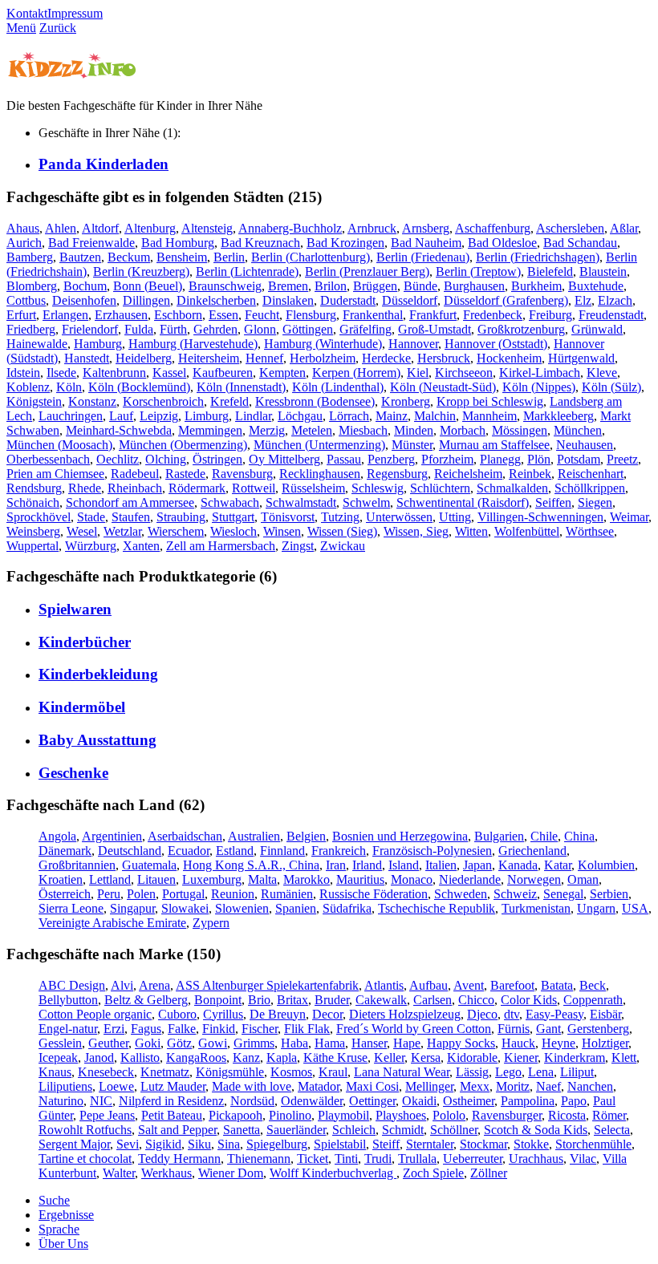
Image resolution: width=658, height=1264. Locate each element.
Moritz (513, 1086)
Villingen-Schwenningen (540, 517)
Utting (455, 517)
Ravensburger (507, 1115)
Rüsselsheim (313, 488)
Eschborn (178, 315)
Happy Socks (461, 1043)
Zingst (298, 546)
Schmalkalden (512, 488)
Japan (477, 865)
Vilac (583, 1158)
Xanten (141, 546)
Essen (223, 315)
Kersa (426, 1057)
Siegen (595, 502)
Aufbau (428, 985)
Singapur (132, 908)
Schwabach (230, 502)
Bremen (288, 286)
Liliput (577, 1072)
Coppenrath (593, 1000)
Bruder (332, 1000)
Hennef (264, 358)
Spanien (295, 908)
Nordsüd (252, 1101)
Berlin (229, 257)
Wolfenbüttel (526, 531)
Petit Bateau (171, 1115)
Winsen (282, 531)
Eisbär (605, 1014)
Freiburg (550, 315)
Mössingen (519, 430)
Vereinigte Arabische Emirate (112, 923)
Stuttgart (233, 517)
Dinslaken (288, 300)
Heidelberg (144, 358)
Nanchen (590, 1086)
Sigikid (163, 1144)
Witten (471, 531)
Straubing (180, 517)
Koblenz (28, 387)
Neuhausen (584, 445)
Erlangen (65, 315)
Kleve (602, 372)
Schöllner (453, 1129)
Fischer (260, 1028)
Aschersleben (570, 228)
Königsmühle (230, 1072)
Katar (557, 865)
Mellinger (429, 1086)
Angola (57, 836)
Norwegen (534, 879)
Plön (538, 459)
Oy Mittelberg (284, 459)
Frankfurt (433, 315)
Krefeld (229, 401)
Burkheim (536, 286)
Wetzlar (122, 531)
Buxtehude (595, 286)
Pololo (449, 1115)
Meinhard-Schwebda (119, 430)
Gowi (212, 1043)
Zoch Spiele (433, 1173)
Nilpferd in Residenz (171, 1101)
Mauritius (360, 879)
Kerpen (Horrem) (356, 372)
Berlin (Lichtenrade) (247, 271)
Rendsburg (34, 488)
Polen (141, 894)
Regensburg (397, 473)
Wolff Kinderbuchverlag (333, 1173)
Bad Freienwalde (91, 242)
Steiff (386, 1144)
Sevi (127, 1144)
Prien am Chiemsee (55, 473)
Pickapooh (235, 1115)
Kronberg (405, 401)
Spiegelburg (276, 1144)
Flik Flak (307, 1028)
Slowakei (185, 908)
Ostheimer (468, 1101)
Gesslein (60, 1043)
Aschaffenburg (492, 228)
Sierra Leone (71, 908)
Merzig (267, 430)
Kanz (246, 1057)
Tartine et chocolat (85, 1158)
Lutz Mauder (172, 1086)
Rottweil (253, 488)
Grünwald (597, 329)
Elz (583, 300)
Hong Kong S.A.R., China (251, 865)
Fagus (146, 1028)
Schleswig (377, 488)
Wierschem (176, 531)
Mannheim (489, 416)
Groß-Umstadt (434, 329)
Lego (508, 1072)
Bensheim (181, 257)
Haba (294, 1043)
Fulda (138, 329)
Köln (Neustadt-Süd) (443, 387)
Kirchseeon (464, 372)
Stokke (531, 1144)
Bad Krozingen (345, 242)
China (579, 836)
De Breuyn (278, 1014)
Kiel (418, 372)
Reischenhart (590, 473)
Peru (108, 894)
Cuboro (177, 1014)
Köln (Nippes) (538, 387)
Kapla (281, 1057)
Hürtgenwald (581, 358)
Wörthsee (590, 531)
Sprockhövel (38, 517)
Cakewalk (381, 1000)
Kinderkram (574, 1057)
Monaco (412, 879)
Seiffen (553, 502)
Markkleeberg (558, 416)
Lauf (121, 416)
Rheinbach (135, 488)
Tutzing (340, 517)
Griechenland (532, 850)
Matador (318, 1086)
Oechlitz (117, 459)
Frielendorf (90, 329)
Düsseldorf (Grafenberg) (506, 300)
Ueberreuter (472, 1158)
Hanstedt (86, 358)
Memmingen (210, 430)
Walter (119, 1173)
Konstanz (92, 401)
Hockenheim (509, 358)
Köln (69, 387)
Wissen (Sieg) (342, 531)
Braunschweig (225, 286)
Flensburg (311, 315)
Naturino (61, 1101)
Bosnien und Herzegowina (400, 836)
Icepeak (58, 1057)
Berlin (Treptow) (478, 271)
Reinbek (530, 473)
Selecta (612, 1129)
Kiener (521, 1057)
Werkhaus (166, 1173)
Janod (99, 1057)
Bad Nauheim (426, 242)
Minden (413, 430)
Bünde (420, 286)
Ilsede (61, 372)
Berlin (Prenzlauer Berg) (367, 271)
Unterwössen (399, 517)
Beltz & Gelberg (146, 1000)
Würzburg (90, 546)
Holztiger (605, 1043)
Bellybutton (68, 1000)
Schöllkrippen (589, 488)
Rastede (185, 473)
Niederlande (470, 879)
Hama (330, 1043)
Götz (179, 1043)
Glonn (260, 329)
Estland (235, 850)
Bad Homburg (177, 242)
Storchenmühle (593, 1144)
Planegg (500, 459)
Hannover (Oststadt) (496, 343)
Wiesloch (233, 531)
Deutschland (129, 850)
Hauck (518, 1043)
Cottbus (26, 300)
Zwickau (342, 546)
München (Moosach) (59, 445)
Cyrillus (223, 1014)
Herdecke (386, 358)
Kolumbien (606, 865)
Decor (327, 1014)
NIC (101, 1101)
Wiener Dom (230, 1173)
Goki (147, 1043)
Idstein (23, 372)
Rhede (84, 488)
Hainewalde (36, 343)
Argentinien (112, 836)
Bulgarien (499, 836)
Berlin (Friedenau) (422, 257)
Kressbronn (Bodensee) (315, 401)
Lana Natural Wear (401, 1072)
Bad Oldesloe (502, 242)
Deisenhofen (84, 300)
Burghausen (474, 286)
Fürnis (514, 1028)
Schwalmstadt (301, 502)
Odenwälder (312, 1101)
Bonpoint (218, 1000)
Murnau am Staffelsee (494, 445)
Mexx (474, 1086)
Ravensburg (242, 473)
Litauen (156, 879)
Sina (228, 1144)
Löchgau (300, 416)
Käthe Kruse (335, 1057)
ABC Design (72, 985)
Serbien (609, 894)
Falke (182, 1028)
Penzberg (391, 459)
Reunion (232, 894)
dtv (511, 1014)
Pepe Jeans (107, 1115)
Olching (165, 459)
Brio (259, 1000)
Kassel (169, 372)
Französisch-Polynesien (432, 850)
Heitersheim (208, 358)
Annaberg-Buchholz (290, 228)
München (578, 430)
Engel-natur (68, 1028)
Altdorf (100, 228)
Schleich (354, 1129)
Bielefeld (550, 271)
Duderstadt (348, 300)
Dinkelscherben (216, 300)
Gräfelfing (365, 329)
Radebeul (135, 473)
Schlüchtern (440, 488)
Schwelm (366, 502)
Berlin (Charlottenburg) (310, 257)
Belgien (306, 836)
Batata (557, 985)
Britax (292, 1000)
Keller (389, 1057)
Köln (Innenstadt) (241, 387)
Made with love (251, 1086)
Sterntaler (429, 1144)
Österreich (65, 894)
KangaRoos (196, 1057)
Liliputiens (65, 1086)
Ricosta (567, 1115)
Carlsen (432, 1000)
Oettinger (372, 1101)
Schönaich (32, 502)
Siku (199, 1144)
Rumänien (287, 894)
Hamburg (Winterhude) (323, 343)
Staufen (131, 517)
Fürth (173, 329)
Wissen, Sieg (416, 531)
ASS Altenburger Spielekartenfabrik (267, 985)
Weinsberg (33, 531)
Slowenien (242, 908)
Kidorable (472, 1057)
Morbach (462, 430)
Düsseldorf (409, 300)
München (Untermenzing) (319, 445)
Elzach (615, 300)
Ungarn (596, 908)
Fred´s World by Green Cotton (413, 1028)
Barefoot (512, 985)
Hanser (369, 1043)
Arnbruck (371, 228)
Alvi (122, 985)
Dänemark (65, 850)
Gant (548, 1028)
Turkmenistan (536, 908)
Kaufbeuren (223, 372)
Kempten (282, 372)
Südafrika (347, 908)
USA (635, 908)
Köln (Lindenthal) (338, 387)
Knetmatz (164, 1072)
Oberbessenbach (48, 459)
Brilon (331, 286)
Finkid (218, 1028)
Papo (574, 1101)
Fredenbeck (492, 315)
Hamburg (98, 343)
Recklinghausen (319, 473)
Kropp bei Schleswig (490, 401)
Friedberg (30, 329)
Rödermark (197, 488)
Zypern (211, 923)
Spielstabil (340, 1144)
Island (403, 865)
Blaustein (603, 271)
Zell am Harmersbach (220, 546)
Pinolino (290, 1115)
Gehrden (215, 329)
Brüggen (375, 286)
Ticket (312, 1158)
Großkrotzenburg (521, 329)
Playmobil (343, 1115)
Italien (441, 865)
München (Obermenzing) (183, 445)
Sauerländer (296, 1129)
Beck (592, 985)
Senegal (563, 894)
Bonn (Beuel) (147, 286)
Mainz (392, 416)
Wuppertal (32, 546)
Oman (583, 879)
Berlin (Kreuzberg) (141, 271)
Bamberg (29, 257)
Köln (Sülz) (611, 387)
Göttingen (307, 329)
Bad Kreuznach (260, 242)
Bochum (85, 286)
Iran (336, 865)
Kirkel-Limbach (539, 372)
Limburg (207, 416)
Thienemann (258, 1158)
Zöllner (488, 1173)
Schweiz (515, 894)
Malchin (435, 416)
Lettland (110, 879)
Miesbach (363, 430)
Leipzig (159, 416)
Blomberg (31, 286)
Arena (154, 985)
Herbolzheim (322, 358)
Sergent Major (74, 1144)
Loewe (116, 1086)
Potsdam (578, 459)
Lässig (472, 1072)
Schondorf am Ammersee (130, 502)
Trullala (417, 1158)
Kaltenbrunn (114, 372)
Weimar (629, 517)
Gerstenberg (598, 1028)
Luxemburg (212, 879)
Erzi (114, 1028)
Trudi (378, 1158)
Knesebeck (106, 1072)
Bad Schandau (580, 242)
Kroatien (61, 879)
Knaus (55, 1072)
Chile (544, 836)
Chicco (476, 1000)
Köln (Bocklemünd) (139, 387)
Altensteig (207, 228)
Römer (609, 1115)
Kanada (518, 865)
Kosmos (291, 1072)
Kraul (333, 1072)
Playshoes (401, 1115)
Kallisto (140, 1057)
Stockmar (483, 1144)
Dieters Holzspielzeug (405, 1014)
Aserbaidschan (185, 836)
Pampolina (527, 1101)
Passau (344, 459)
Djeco (482, 1014)
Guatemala (149, 865)
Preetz (622, 459)
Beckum (129, 257)
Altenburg (150, 228)
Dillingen (146, 300)
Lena (541, 1072)
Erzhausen (121, 315)
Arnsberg (425, 228)
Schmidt (403, 1129)
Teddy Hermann (179, 1158)
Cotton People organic (95, 1014)
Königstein (34, 401)
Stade (91, 517)
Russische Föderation (373, 894)
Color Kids (529, 1000)
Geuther (108, 1043)
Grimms (254, 1043)
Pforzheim (447, 459)
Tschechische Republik (436, 908)
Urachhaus (536, 1158)
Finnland (282, 850)
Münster (412, 445)
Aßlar (624, 228)
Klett (623, 1057)
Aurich (24, 242)
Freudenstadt (611, 315)
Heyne (558, 1043)
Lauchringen (71, 416)
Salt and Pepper (177, 1129)
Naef (548, 1086)
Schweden (460, 894)
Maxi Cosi (372, 1086)
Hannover (413, 343)
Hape (406, 1043)
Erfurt (21, 315)
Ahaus (22, 228)
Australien (254, 836)
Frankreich (338, 850)
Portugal (183, 894)
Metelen (311, 430)
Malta (262, 879)
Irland (367, 865)
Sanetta (241, 1129)
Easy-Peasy (554, 1014)
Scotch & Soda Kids (535, 1129)
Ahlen (60, 228)
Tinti (346, 1158)
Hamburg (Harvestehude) (193, 343)
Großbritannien (77, 865)
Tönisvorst (288, 517)
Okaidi (419, 1101)
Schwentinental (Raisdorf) (462, 502)
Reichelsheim (468, 473)
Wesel (82, 531)
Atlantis (384, 985)
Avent (468, 985)
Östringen (217, 459)
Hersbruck (443, 358)
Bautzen (80, 257)
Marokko (306, 879)
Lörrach (349, 416)
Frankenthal (373, 315)
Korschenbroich (163, 401)
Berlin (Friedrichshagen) (537, 257)
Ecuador (188, 850)
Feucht (262, 315)
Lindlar (253, 416)
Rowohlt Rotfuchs (85, 1129)
